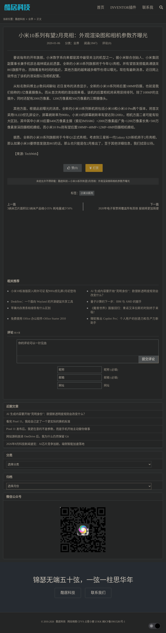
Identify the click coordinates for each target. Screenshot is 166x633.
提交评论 (148, 359)
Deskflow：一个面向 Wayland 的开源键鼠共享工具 (42, 301)
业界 (30, 19)
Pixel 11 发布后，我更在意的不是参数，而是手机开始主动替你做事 (48, 429)
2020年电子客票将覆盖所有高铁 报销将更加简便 (128, 208)
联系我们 (98, 593)
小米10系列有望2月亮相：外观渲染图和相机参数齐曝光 (83, 35)
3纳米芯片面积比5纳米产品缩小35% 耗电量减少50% (39, 208)
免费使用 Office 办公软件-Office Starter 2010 (38, 318)
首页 (100, 7)
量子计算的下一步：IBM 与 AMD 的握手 (116, 301)
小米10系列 (87, 193)
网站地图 (72, 621)
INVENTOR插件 (123, 7)
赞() (74, 167)
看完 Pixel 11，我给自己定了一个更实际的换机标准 (38, 421)
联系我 (147, 7)
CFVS (81, 621)
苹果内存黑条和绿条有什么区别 (31, 308)
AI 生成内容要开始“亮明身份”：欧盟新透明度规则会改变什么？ (46, 414)
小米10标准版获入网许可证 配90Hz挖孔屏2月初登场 (43, 291)
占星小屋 (89, 621)
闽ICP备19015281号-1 (113, 621)
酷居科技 (17, 7)
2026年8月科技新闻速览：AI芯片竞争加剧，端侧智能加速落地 (45, 443)
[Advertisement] (83, 245)
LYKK (98, 621)
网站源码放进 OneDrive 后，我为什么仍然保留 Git (37, 436)
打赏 (95, 167)
